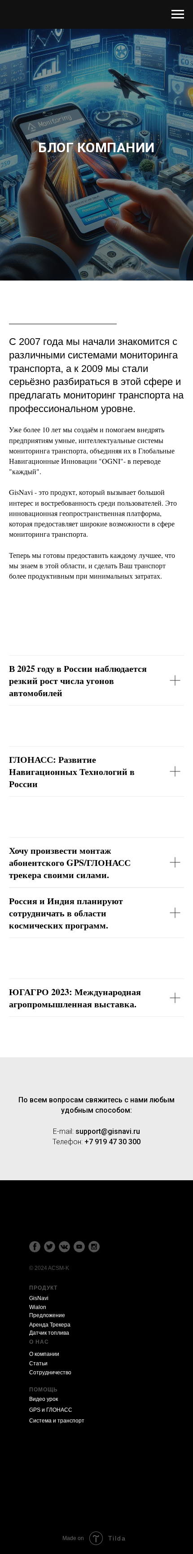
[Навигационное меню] (177, 14)
